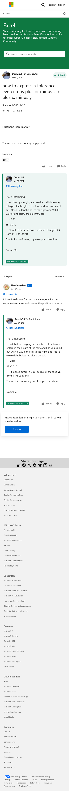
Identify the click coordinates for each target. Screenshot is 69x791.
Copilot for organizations (13, 495)
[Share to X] (29, 464)
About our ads (9, 786)
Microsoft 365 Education (13, 596)
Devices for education (12, 585)
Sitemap (7, 779)
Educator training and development (17, 606)
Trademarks (21, 783)
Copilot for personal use (13, 500)
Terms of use (8, 783)
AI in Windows (9, 505)
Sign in (17, 429)
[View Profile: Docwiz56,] (9, 179)
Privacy (34, 779)
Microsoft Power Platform (14, 651)
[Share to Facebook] (24, 464)
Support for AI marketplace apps (16, 696)
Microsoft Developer (12, 686)
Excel (8, 13)
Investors (7, 752)
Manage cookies (47, 779)
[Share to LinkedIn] (18, 464)
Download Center (10, 535)
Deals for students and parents (16, 611)
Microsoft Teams (10, 656)
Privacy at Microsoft (11, 747)
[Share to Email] (50, 464)
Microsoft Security (11, 636)
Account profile (10, 530)
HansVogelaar (15, 186)
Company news (10, 742)
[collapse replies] (34, 282)
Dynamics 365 (9, 641)
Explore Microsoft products (14, 510)
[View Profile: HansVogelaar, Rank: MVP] (6, 287)
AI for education (10, 616)
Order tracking (9, 550)
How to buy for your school (14, 601)
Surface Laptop (9, 485)
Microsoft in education (12, 580)
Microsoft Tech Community (14, 701)
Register (52, 4)
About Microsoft (10, 737)
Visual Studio (9, 717)
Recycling (48, 783)
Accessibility (8, 762)
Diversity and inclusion (13, 757)
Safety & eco (35, 783)
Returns (7, 545)
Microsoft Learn (10, 691)
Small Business (9, 666)
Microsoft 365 (9, 646)
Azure (6, 681)
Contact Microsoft (21, 779)
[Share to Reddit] (34, 464)
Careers (7, 731)
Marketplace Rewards (12, 712)
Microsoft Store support (13, 540)
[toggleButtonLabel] (64, 13)
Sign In (61, 4)
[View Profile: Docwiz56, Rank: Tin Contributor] (6, 75)
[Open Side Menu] (4, 4)
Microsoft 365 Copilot (12, 661)
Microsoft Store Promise (13, 560)
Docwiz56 (17, 73)
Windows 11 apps (10, 515)
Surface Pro (8, 479)
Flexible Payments (11, 566)
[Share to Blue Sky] (40, 464)
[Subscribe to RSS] (45, 464)
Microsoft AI (8, 631)
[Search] (43, 5)
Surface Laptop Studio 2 (13, 490)
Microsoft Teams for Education (15, 590)
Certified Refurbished (12, 555)
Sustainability (9, 767)
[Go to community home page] (11, 4)
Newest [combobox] (60, 276)
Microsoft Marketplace (13, 707)
